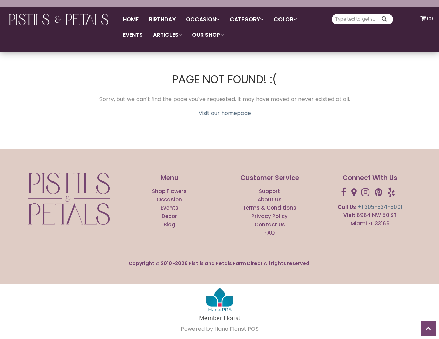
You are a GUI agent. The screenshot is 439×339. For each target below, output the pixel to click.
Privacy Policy (269, 216)
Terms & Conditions (269, 207)
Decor (169, 216)
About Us (270, 199)
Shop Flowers (169, 191)
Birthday (162, 19)
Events (133, 35)
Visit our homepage (225, 113)
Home (131, 19)
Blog (169, 224)
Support (269, 191)
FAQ (269, 232)
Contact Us (269, 224)
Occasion (169, 199)
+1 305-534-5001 (379, 207)
